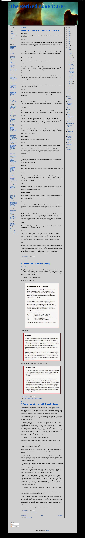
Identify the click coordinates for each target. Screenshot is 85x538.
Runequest (69, 96)
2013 (69, 88)
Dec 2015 (71, 51)
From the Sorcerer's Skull (13, 74)
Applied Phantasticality (13, 217)
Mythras (69, 107)
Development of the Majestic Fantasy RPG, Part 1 (13, 205)
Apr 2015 (71, 61)
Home (42, 515)
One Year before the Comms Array (13, 65)
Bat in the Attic (13, 202)
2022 (69, 35)
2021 (69, 37)
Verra (68, 142)
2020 (69, 39)
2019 (69, 41)
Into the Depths (70, 123)
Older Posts (60, 515)
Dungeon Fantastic (12, 128)
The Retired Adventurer (37, 6)
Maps (68, 111)
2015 (69, 49)
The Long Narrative (69, 121)
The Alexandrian (12, 119)
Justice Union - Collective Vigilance (13, 94)
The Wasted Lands (12, 192)
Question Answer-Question (13, 40)
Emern (68, 114)
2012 (69, 90)
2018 (69, 43)
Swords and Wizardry (38, 398)
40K (68, 128)
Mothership (69, 151)
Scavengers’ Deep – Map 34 (13, 114)
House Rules (26, 398)
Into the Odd (13, 92)
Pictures (69, 139)
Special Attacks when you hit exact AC (13, 163)
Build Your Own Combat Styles (13, 155)
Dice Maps (69, 134)
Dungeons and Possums (13, 47)
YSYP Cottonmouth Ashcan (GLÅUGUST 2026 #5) (13, 86)
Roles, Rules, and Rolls (13, 136)
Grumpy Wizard (13, 184)
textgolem (12, 223)
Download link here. (25, 267)
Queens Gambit (13, 70)
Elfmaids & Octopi (12, 168)
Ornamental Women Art (12, 102)
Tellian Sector (70, 141)
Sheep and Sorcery (12, 175)
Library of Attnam (12, 229)
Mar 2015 (71, 63)
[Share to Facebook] (33, 256)
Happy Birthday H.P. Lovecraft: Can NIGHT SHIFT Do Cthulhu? (13, 196)
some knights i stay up (13, 225)
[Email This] (30, 256)
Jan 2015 (70, 83)
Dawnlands (69, 100)
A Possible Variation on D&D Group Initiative (39, 404)
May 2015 (71, 59)
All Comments (15, 526)
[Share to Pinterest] (34, 256)
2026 (69, 29)
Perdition (69, 147)
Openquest (69, 98)
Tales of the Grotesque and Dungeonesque (13, 99)
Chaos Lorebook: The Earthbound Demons (13, 122)
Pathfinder (69, 144)
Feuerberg (69, 129)
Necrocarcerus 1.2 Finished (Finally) (35, 264)
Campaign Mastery (12, 53)
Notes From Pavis (12, 153)
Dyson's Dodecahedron (13, 112)
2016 (69, 47)
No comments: (25, 256)
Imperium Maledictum (69, 137)
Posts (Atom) (29, 517)
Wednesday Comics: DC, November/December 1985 (13, 77)
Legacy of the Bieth (13, 62)
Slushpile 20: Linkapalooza (12, 108)
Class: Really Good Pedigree (13, 231)
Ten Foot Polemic (12, 160)
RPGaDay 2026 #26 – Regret (13, 49)
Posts (13, 524)
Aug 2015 (71, 53)
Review (68, 109)
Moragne (69, 112)
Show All (16, 234)
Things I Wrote (70, 116)
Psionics (69, 149)
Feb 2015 (71, 81)
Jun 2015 (71, 57)
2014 (69, 86)
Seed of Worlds (13, 83)
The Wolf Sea (70, 131)
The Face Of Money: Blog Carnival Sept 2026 (12, 56)
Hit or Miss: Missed (12, 219)
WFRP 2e (69, 146)
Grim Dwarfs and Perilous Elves (12, 148)
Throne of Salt (13, 106)
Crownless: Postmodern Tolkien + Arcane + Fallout (13, 178)
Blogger (47, 530)
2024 (69, 31)
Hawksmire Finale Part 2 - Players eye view (13, 170)
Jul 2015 (70, 55)
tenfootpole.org (13, 69)
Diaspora (69, 133)
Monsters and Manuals (13, 211)
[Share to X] (32, 256)
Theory (68, 101)
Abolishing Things (69, 126)
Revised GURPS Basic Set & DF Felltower (13, 131)
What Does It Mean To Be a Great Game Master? (12, 186)
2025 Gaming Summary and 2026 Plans (14, 35)
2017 (69, 45)
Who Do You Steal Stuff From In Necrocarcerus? (40, 30)
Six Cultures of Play (14, 30)
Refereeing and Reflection (13, 146)
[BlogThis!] (31, 256)
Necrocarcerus (26, 258)
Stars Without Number (70, 118)
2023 (69, 33)
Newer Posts (23, 515)
